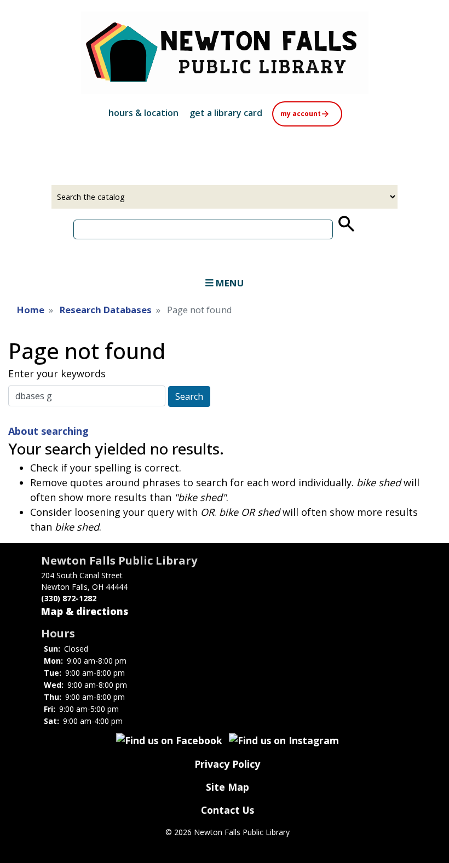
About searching (48, 431)
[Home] (224, 53)
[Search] (345, 224)
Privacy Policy (227, 763)
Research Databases (106, 309)
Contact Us (227, 809)
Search (189, 396)
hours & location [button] (143, 113)
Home (30, 309)
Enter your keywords (57, 373)
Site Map (227, 786)
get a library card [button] (225, 113)
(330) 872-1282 (68, 598)
